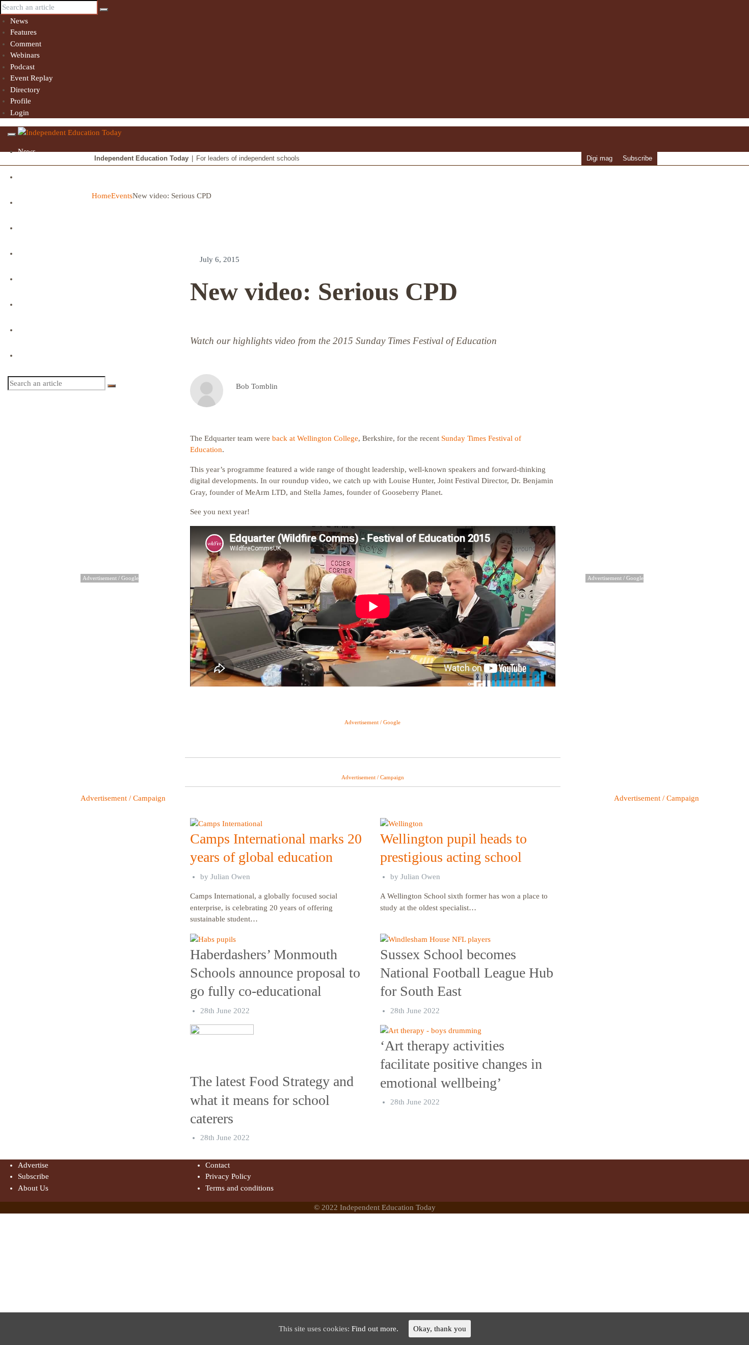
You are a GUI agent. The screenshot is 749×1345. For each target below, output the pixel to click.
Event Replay (31, 78)
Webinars (25, 55)
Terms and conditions (239, 1188)
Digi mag (599, 158)
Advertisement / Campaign (123, 798)
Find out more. (375, 1329)
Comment (25, 44)
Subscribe (637, 158)
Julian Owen (230, 877)
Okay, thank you (439, 1329)
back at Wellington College (315, 438)
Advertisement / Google (372, 722)
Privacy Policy (228, 1176)
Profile (20, 101)
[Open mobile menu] (12, 134)
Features (23, 32)
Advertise (33, 1165)
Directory (25, 90)
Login (19, 113)
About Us (33, 1188)
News (19, 21)
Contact (217, 1165)
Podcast (22, 67)
